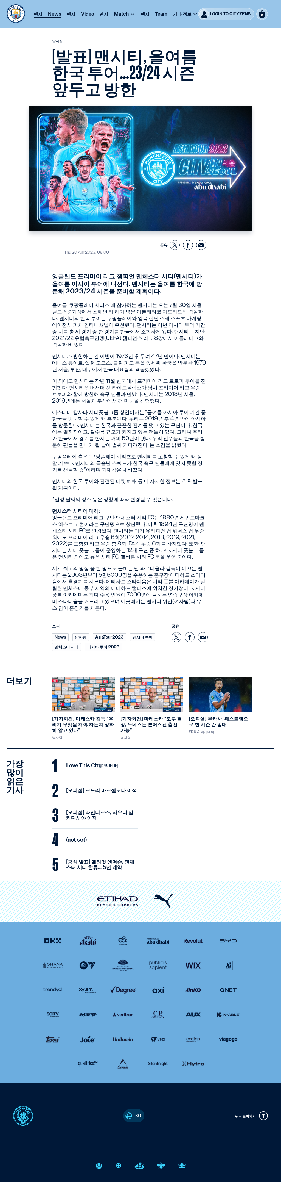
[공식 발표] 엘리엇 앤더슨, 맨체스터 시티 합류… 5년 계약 (100, 864)
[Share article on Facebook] (188, 245)
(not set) (76, 840)
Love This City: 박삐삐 (92, 765)
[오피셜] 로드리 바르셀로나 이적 (101, 790)
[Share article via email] (201, 245)
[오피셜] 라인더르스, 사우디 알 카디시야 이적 (99, 815)
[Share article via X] (175, 245)
